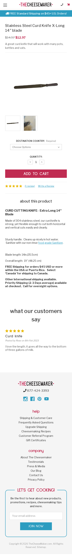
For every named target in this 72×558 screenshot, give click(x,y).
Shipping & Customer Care (36, 418)
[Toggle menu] (5, 5)
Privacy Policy (36, 479)
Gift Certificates (36, 440)
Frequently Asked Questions (36, 422)
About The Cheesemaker (36, 457)
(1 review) (30, 186)
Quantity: (36, 156)
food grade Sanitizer (50, 242)
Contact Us (36, 475)
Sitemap (41, 547)
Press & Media (36, 466)
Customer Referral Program (36, 435)
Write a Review (46, 186)
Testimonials (36, 461)
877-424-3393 (37, 390)
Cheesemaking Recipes (36, 431)
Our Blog (36, 470)
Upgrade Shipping (36, 426)
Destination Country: (36, 141)
